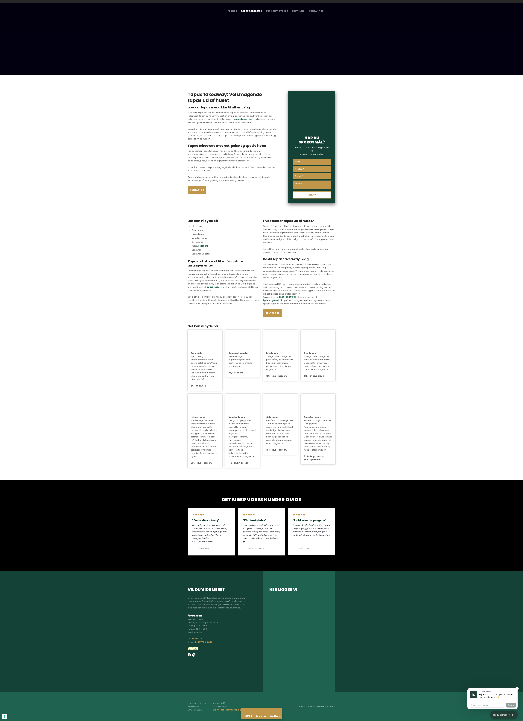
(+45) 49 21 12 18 (287, 297)
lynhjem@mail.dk (272, 300)
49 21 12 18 (196, 638)
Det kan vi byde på (277, 11)
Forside (232, 11)
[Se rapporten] (193, 648)
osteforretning (244, 119)
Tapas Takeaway (251, 11)
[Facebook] (189, 654)
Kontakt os (316, 11)
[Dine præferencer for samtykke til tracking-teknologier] (4, 716)
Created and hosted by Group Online (316, 706)
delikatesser (214, 287)
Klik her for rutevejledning (226, 709)
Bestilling (298, 11)
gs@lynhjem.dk (203, 641)
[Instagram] (332, 10)
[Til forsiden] (207, 11)
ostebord (203, 245)
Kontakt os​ (197, 189)
